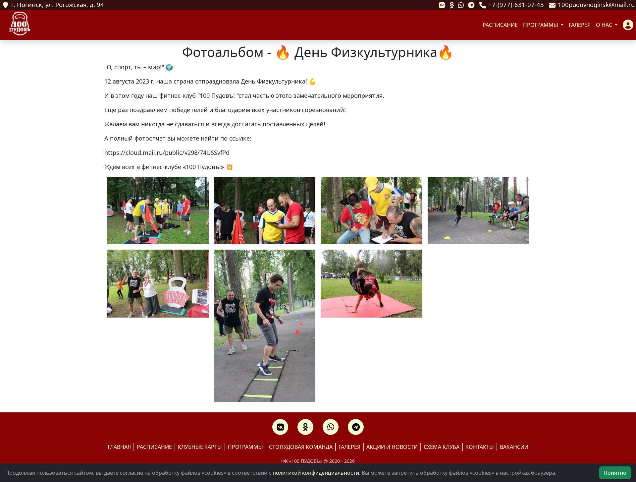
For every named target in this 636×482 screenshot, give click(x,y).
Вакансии (514, 447)
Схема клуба (441, 447)
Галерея (580, 25)
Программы (541, 25)
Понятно (615, 472)
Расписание (500, 25)
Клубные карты (200, 447)
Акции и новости (392, 447)
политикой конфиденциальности (316, 472)
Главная (119, 447)
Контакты (479, 447)
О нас (604, 25)
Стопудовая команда (301, 447)
